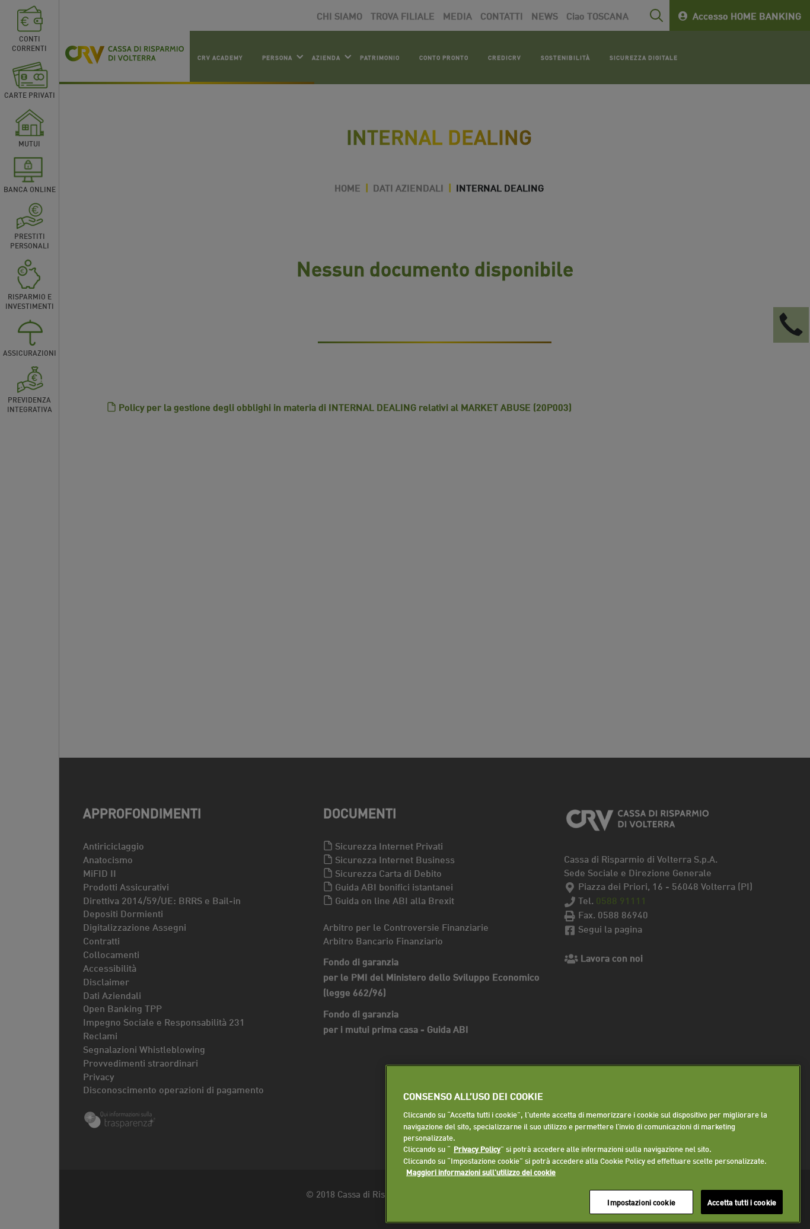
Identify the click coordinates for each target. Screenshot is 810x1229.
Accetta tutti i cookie (741, 1201)
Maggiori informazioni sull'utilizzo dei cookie (481, 1172)
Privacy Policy (477, 1149)
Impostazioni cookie (641, 1201)
